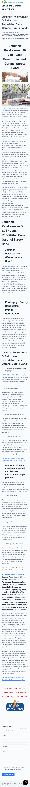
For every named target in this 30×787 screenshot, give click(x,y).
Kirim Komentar (8, 774)
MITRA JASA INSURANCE (10, 375)
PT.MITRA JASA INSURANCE (14, 574)
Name (5, 735)
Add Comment (7, 752)
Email (5, 741)
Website (5, 746)
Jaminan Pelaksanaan (18, 35)
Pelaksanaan (6, 110)
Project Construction (8, 37)
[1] (25, 783)
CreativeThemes (7, 785)
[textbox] (15, 380)
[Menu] (27, 5)
